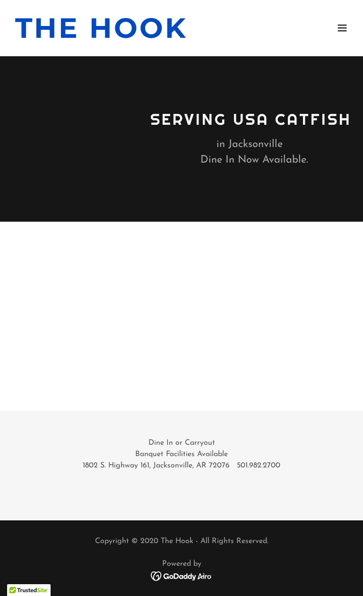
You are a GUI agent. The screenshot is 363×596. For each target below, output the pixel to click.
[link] (101, 36)
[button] (342, 27)
